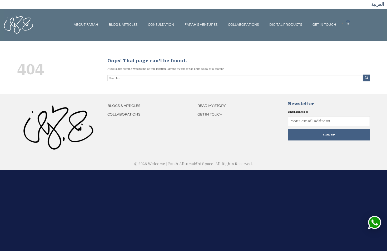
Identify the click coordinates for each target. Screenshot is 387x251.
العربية (377, 4)
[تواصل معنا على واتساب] (374, 222)
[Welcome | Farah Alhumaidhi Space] (18, 24)
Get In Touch (324, 25)
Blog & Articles (123, 25)
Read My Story (211, 105)
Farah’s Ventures (201, 25)
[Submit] (366, 78)
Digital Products (285, 25)
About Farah (86, 25)
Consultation (161, 25)
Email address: (298, 112)
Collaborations (243, 25)
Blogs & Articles (123, 105)
